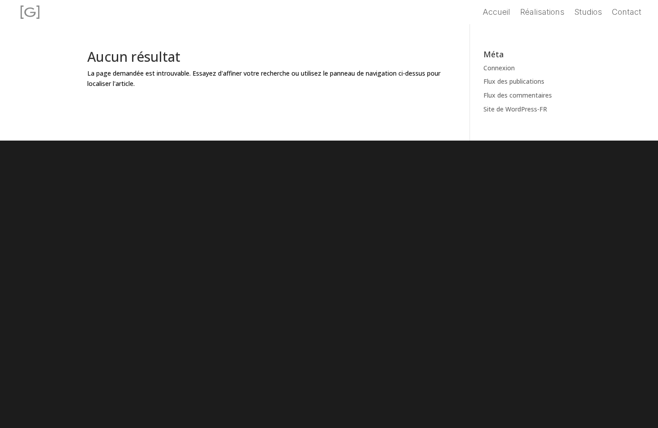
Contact (626, 13)
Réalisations (542, 13)
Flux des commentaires (517, 95)
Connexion (499, 68)
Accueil (496, 13)
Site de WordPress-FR (515, 109)
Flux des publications (513, 81)
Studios (588, 13)
